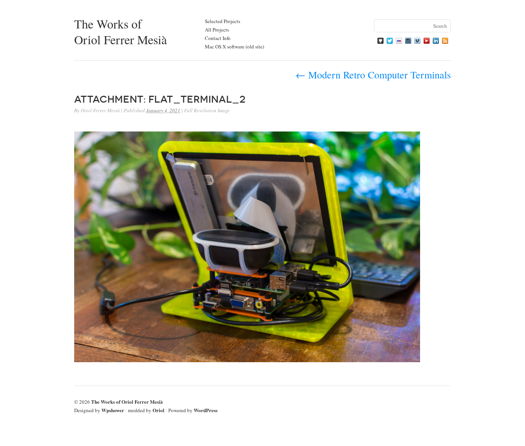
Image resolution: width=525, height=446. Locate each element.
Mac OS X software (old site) (234, 46)
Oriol (158, 410)
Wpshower (112, 410)
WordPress (206, 410)
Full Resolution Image (207, 110)
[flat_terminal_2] (247, 360)
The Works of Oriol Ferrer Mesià (120, 31)
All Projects (217, 29)
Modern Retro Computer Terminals (373, 74)
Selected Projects (222, 21)
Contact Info (218, 38)
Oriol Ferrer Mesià (100, 110)
